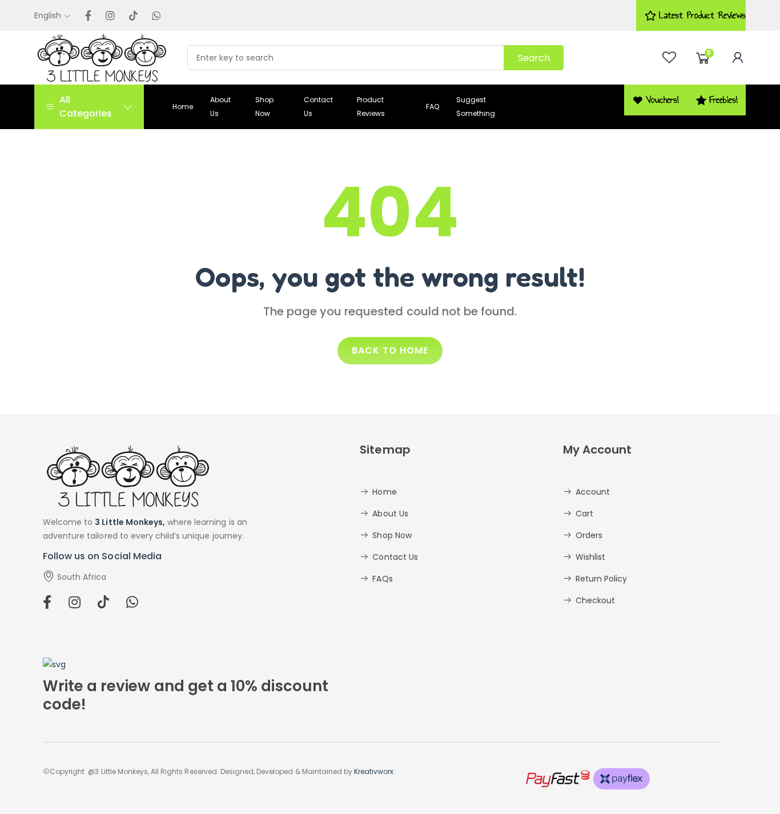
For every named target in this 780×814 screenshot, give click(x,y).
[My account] (738, 58)
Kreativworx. (374, 771)
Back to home (390, 350)
